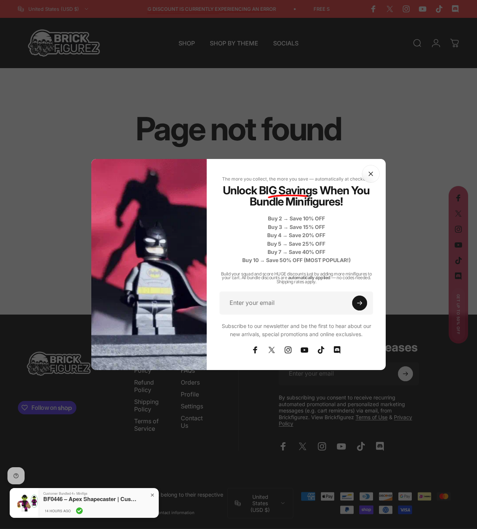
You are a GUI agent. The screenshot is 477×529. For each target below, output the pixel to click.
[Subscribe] (359, 303)
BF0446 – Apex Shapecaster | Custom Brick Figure (89, 498)
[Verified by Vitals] (79, 510)
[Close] (371, 174)
